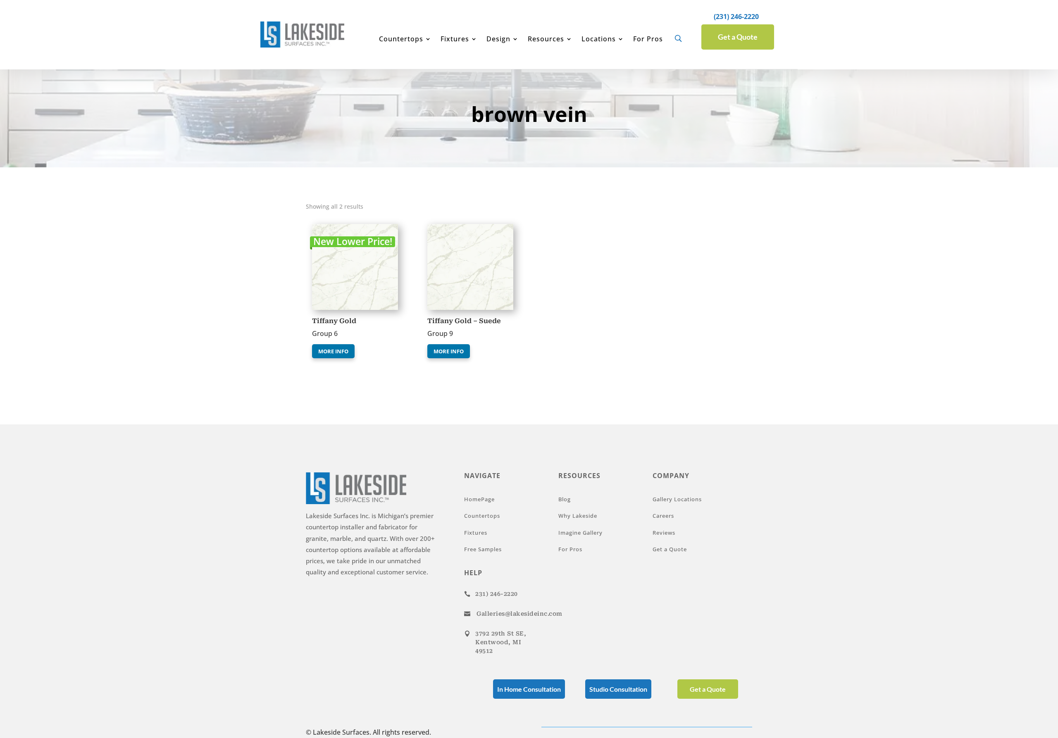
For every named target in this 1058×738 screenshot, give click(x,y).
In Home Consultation (529, 689)
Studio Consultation (618, 689)
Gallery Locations (677, 499)
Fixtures (455, 39)
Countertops (401, 39)
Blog (564, 499)
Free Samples (483, 549)
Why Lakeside (577, 515)
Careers (663, 515)
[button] (336, 232)
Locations (598, 39)
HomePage (479, 499)
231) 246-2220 (496, 593)
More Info (333, 351)
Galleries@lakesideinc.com (519, 613)
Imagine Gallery (580, 532)
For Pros (648, 39)
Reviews (664, 532)
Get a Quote (738, 36)
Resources (546, 39)
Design (498, 39)
